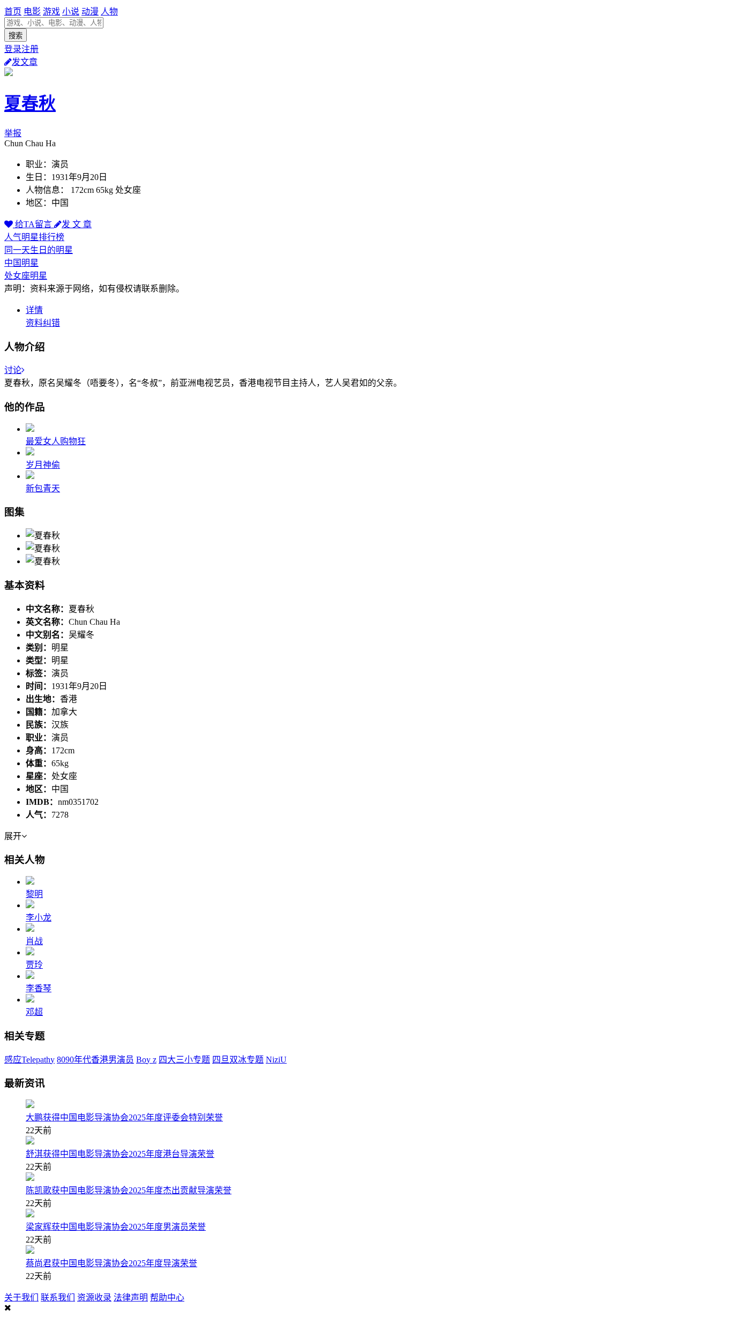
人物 (109, 11)
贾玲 (34, 964)
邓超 (34, 1011)
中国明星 (21, 262)
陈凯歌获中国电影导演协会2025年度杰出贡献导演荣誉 (128, 1190)
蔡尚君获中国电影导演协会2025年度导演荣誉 (111, 1263)
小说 (70, 11)
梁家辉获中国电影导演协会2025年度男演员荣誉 (116, 1226)
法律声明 (131, 1297)
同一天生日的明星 (38, 250)
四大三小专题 (184, 1059)
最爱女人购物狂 (56, 441)
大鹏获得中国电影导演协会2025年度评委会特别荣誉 (124, 1117)
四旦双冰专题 (238, 1059)
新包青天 (43, 488)
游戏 (51, 11)
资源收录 (94, 1297)
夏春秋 (30, 103)
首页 (12, 11)
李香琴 (38, 988)
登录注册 (21, 49)
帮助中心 (167, 1297)
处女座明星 (25, 275)
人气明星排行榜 (34, 237)
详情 (34, 310)
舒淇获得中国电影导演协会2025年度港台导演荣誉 (120, 1153)
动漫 (90, 11)
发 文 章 (77, 224)
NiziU (276, 1059)
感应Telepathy (29, 1059)
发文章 (25, 61)
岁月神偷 (43, 464)
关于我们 (21, 1297)
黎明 (34, 894)
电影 (32, 11)
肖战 (34, 941)
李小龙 (38, 917)
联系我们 (58, 1297)
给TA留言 (33, 224)
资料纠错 (43, 322)
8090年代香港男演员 (95, 1059)
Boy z (146, 1059)
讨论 (12, 370)
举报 (12, 133)
